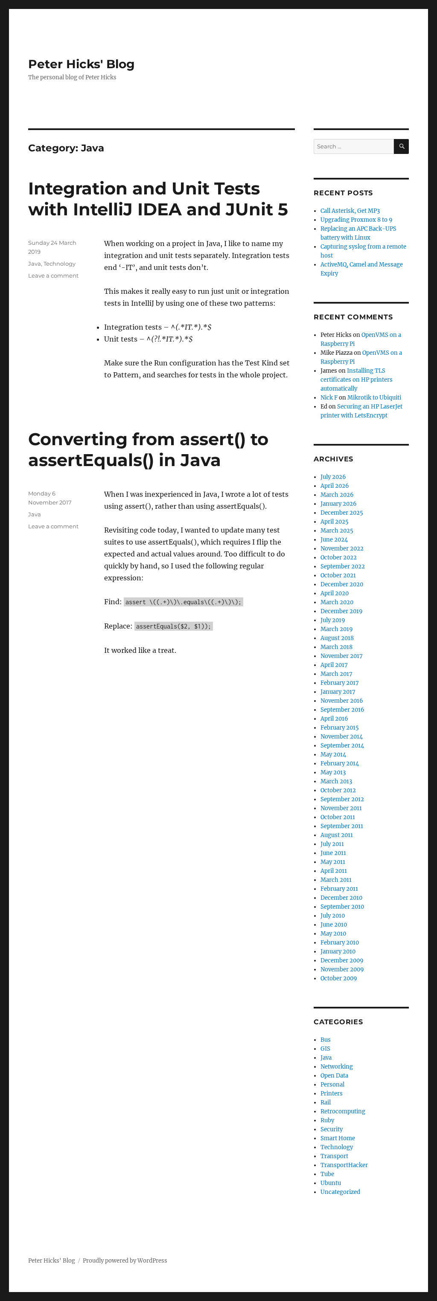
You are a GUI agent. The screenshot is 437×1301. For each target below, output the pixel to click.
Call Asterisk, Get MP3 (350, 210)
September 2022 (342, 566)
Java (34, 263)
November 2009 (342, 969)
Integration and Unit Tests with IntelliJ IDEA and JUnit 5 (158, 199)
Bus (325, 1039)
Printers (331, 1093)
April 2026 (334, 486)
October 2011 (337, 817)
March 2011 (336, 880)
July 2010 (332, 915)
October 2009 (338, 978)
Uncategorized (340, 1192)
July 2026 (333, 477)
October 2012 (338, 790)
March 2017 (336, 674)
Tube (327, 1174)
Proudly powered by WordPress (125, 1260)
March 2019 (336, 629)
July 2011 (332, 844)
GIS (325, 1048)
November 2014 (341, 736)
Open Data (334, 1075)
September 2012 (342, 799)
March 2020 (336, 602)
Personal (332, 1084)
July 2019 (332, 620)
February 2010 (339, 942)
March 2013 (336, 781)
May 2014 (333, 754)
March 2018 (336, 647)
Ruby (327, 1120)
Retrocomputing (342, 1111)
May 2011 (332, 862)
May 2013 (333, 772)
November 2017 (341, 656)
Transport (334, 1156)
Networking (336, 1066)
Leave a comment (53, 275)
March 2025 (336, 530)
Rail (325, 1102)
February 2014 (339, 763)
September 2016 (342, 709)
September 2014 (342, 745)
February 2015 (339, 727)
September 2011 (341, 826)
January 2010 (337, 951)
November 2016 (341, 700)
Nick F (329, 397)
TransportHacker (344, 1165)
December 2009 (342, 960)
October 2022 (338, 557)
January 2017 (337, 691)
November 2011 (341, 808)
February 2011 (339, 888)
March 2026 (337, 494)
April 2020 (334, 593)
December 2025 (341, 512)
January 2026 (338, 503)
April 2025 (334, 521)
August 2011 (336, 835)
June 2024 (334, 539)
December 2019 (341, 611)
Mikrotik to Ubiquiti (374, 397)
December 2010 (341, 897)
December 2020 (341, 584)
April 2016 (334, 718)
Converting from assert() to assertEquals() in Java (148, 449)
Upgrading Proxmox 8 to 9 (356, 219)
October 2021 (338, 575)
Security (331, 1129)
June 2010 (333, 924)
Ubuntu (330, 1183)
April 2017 (334, 665)
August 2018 (337, 638)
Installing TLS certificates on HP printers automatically (356, 379)
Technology (60, 263)
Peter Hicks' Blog (81, 64)
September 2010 (342, 906)
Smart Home (337, 1138)
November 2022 (342, 548)
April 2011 (333, 871)
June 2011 (333, 853)
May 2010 (333, 933)
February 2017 (339, 683)
